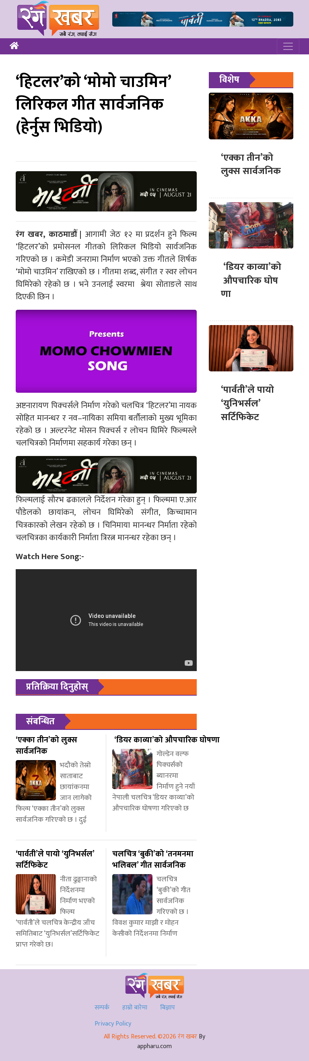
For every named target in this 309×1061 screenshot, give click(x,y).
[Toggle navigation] (288, 46)
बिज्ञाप (167, 1007)
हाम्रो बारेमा (134, 1007)
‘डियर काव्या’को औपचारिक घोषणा (251, 280)
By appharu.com (171, 1041)
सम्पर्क (102, 1007)
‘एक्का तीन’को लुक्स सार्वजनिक (251, 165)
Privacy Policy (113, 1023)
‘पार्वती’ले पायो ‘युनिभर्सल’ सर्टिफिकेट (247, 403)
